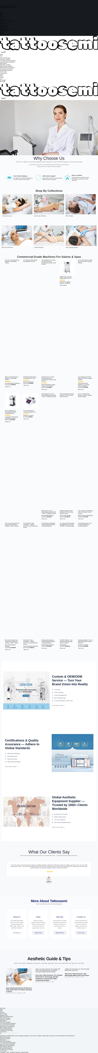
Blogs (1, 76)
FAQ (1, 1011)
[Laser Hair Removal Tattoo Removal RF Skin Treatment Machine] (85, 316)
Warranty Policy (60, 932)
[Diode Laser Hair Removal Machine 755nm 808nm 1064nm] (12, 316)
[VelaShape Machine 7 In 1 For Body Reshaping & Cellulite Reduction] (85, 580)
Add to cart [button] (7, 386)
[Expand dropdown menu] (4, 56)
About (1, 74)
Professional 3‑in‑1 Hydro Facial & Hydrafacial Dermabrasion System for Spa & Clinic (48, 379)
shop (1, 55)
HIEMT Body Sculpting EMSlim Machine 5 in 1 (66, 277)
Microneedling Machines (6, 70)
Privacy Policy (3, 1013)
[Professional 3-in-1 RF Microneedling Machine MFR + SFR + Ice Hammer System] (48, 450)
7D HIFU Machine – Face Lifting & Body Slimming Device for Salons (66, 641)
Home (1, 54)
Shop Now (7, 219)
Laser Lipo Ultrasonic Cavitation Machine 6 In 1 (29, 411)
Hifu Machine (3, 63)
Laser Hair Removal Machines (7, 62)
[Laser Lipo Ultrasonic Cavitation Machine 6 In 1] (30, 400)
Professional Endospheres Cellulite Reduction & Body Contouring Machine (48, 641)
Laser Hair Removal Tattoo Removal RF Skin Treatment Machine (85, 378)
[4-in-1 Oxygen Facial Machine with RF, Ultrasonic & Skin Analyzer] (85, 450)
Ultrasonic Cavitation (5, 59)
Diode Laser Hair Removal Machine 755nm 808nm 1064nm (11, 378)
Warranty (2, 1012)
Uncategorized (3, 73)
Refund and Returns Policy (6, 1016)
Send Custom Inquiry (57, 705)
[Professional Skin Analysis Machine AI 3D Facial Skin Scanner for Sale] (67, 450)
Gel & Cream (3, 71)
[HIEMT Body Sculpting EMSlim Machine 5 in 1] (67, 266)
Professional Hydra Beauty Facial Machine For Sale (29, 377)
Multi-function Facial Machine (7, 67)
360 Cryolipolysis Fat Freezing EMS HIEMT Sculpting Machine (10, 412)
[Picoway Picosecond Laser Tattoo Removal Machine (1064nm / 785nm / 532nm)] (12, 580)
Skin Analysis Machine (65, 515)
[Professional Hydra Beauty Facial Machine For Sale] (30, 316)
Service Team (81, 932)
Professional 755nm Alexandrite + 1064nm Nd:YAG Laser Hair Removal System (30, 642)
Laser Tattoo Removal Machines (8, 60)
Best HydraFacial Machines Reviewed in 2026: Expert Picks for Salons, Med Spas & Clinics (19, 989)
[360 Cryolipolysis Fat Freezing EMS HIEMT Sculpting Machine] (12, 400)
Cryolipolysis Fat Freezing (6, 69)
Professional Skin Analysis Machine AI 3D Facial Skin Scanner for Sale (66, 512)
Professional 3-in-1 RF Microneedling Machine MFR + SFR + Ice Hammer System (48, 512)
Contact (2, 77)
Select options (63, 285)
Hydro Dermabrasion (5, 58)
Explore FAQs (38, 932)
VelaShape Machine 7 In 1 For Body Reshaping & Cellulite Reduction (85, 641)
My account (3, 80)
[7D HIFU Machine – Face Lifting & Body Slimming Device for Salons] (67, 580)
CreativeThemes (24, 1052)
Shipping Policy (4, 1015)
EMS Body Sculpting (5, 64)
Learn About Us (17, 932)
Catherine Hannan (12, 993)
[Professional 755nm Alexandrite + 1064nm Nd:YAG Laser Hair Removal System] (30, 580)
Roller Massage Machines (6, 66)
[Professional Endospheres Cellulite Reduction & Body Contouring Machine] (48, 580)
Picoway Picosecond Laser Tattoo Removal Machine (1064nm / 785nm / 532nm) (11, 641)
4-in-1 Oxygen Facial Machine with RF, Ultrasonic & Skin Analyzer (85, 512)
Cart (1, 78)
